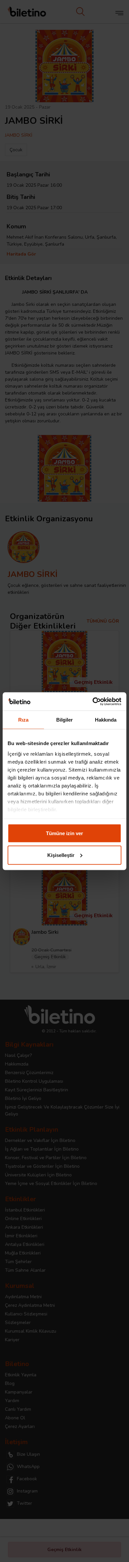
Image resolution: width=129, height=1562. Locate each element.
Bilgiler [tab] (64, 720)
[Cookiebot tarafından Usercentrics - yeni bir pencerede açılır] (92, 701)
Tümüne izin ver (64, 833)
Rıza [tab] (23, 720)
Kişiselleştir (60, 855)
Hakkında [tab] (106, 720)
